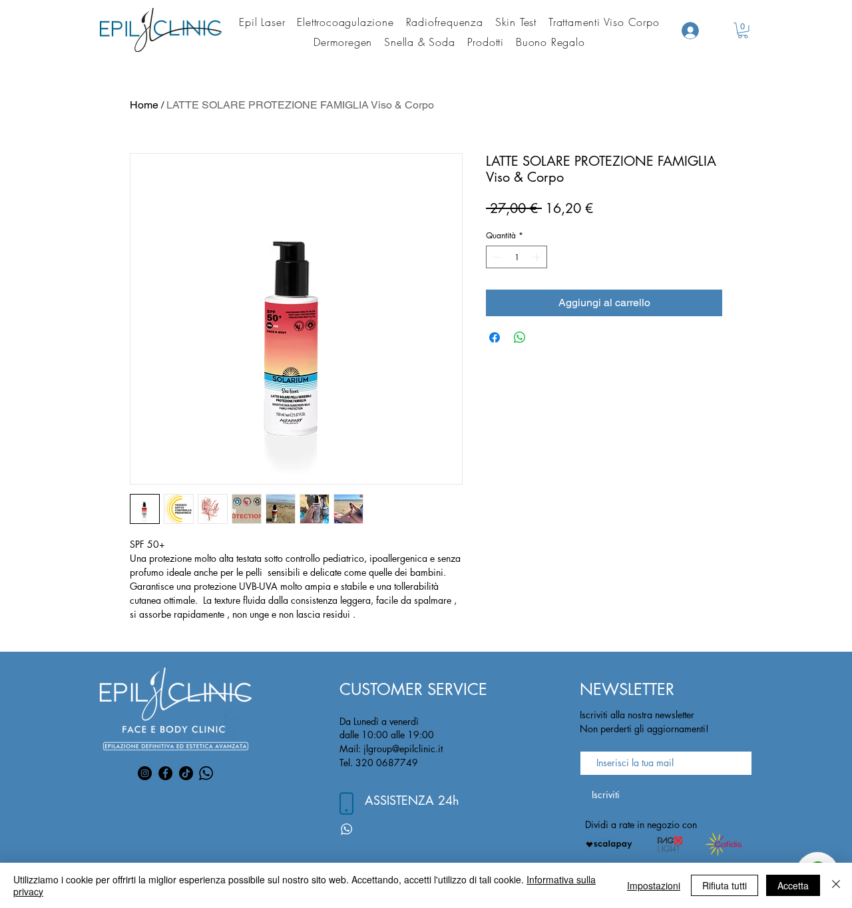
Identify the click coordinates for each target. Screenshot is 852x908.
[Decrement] (495, 257)
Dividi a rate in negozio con (641, 824)
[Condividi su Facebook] (495, 337)
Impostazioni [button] (653, 885)
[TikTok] (186, 773)
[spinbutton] (517, 257)
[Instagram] (145, 773)
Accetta (793, 885)
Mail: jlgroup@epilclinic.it (391, 748)
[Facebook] (165, 773)
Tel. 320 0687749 (378, 762)
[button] (743, 31)
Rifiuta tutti (724, 885)
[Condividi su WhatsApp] (520, 337)
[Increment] (538, 257)
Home (144, 105)
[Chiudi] (836, 885)
